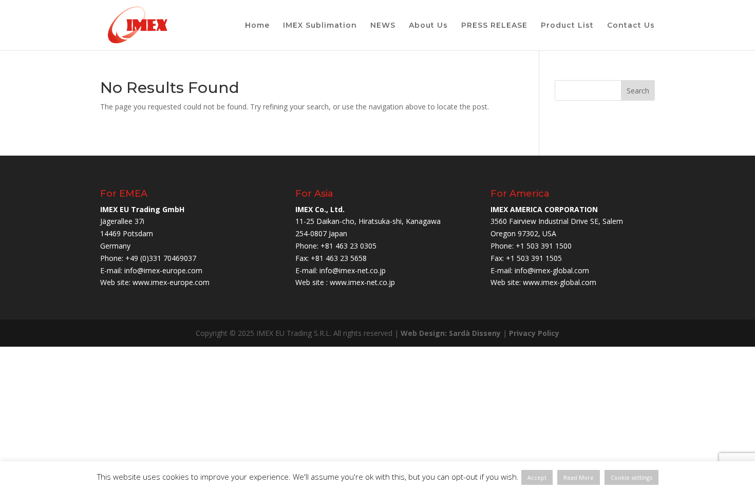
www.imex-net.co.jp (362, 282)
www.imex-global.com (559, 282)
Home (257, 26)
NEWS (382, 26)
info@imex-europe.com (163, 270)
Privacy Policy (534, 333)
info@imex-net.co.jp (352, 270)
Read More (578, 477)
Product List (567, 26)
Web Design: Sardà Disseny (451, 333)
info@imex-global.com (552, 270)
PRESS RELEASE (494, 26)
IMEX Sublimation (320, 26)
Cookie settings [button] (631, 477)
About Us (428, 26)
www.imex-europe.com (171, 282)
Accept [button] (536, 477)
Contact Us (631, 26)
